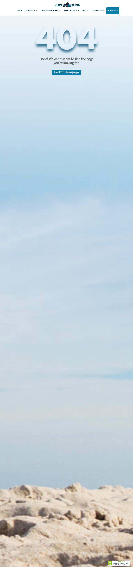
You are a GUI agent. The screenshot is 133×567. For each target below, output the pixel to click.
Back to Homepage (66, 72)
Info (84, 10)
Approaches (70, 10)
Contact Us (98, 10)
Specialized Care (49, 10)
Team (19, 10)
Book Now (112, 10)
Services (30, 10)
